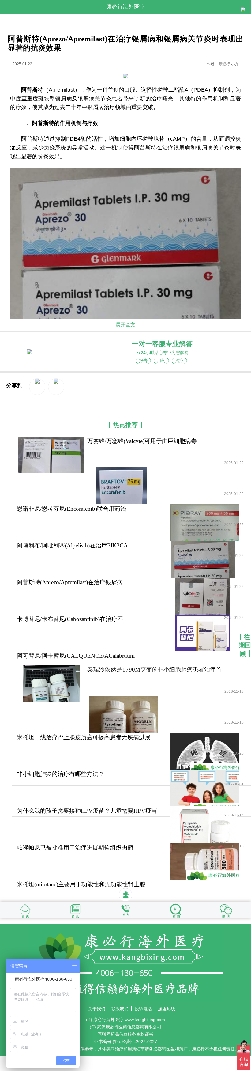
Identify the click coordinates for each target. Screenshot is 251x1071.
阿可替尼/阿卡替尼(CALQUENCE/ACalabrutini (76, 656)
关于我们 (96, 1008)
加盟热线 (166, 1008)
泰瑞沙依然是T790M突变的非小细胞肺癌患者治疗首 (154, 669)
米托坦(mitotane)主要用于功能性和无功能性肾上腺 (81, 884)
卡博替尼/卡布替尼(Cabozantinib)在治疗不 (70, 619)
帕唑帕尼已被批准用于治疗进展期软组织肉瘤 (75, 847)
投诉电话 (143, 1008)
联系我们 (120, 1008)
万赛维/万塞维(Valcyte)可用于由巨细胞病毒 (142, 441)
